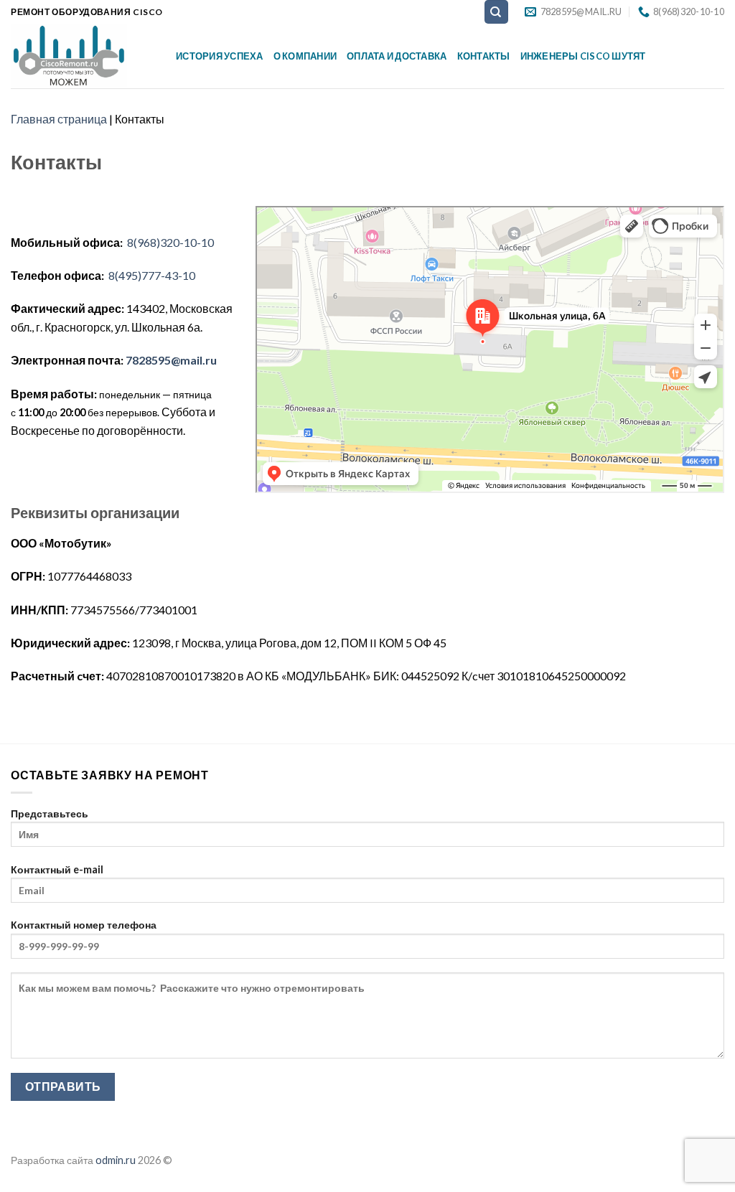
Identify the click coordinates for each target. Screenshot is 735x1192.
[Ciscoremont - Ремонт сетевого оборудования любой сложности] (82, 56)
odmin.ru (115, 1160)
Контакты (483, 56)
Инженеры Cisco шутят (583, 56)
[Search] (496, 12)
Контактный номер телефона (83, 925)
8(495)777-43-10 (150, 275)
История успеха (219, 56)
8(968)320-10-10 (170, 242)
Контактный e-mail (57, 869)
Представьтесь (49, 813)
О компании (305, 56)
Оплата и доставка (396, 56)
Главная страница (59, 119)
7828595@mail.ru (171, 360)
